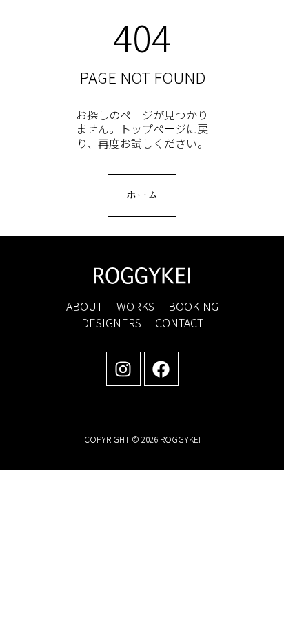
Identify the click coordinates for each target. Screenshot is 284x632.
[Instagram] (123, 369)
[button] (252, 24)
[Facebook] (161, 369)
